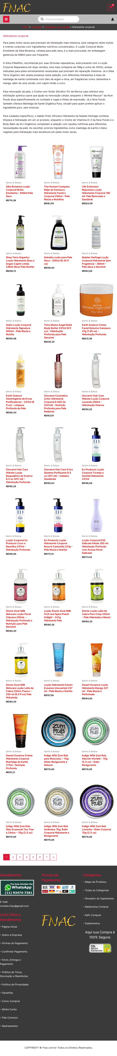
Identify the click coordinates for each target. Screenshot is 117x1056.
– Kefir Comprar (92, 915)
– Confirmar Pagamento (13, 951)
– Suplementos (91, 923)
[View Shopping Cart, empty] (111, 7)
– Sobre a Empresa (11, 934)
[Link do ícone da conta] (112, 19)
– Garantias (6, 992)
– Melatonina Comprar (96, 906)
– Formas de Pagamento (14, 943)
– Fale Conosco (9, 1017)
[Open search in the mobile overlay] (58, 19)
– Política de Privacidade (14, 984)
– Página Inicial (8, 926)
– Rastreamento (9, 1025)
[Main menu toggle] (6, 19)
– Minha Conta (8, 1009)
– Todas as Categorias (96, 890)
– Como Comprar (10, 1001)
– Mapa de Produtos (94, 881)
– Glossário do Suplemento (98, 898)
